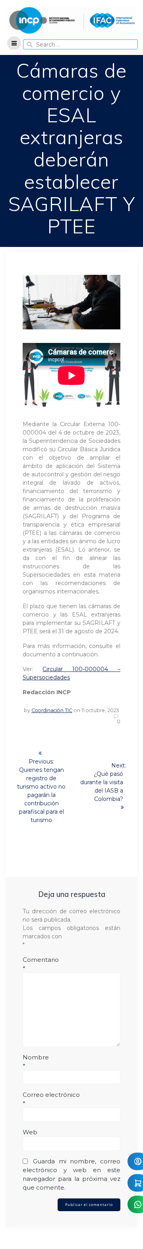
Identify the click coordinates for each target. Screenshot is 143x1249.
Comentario (41, 964)
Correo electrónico (51, 1099)
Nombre (36, 1061)
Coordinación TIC (51, 710)
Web (30, 1132)
